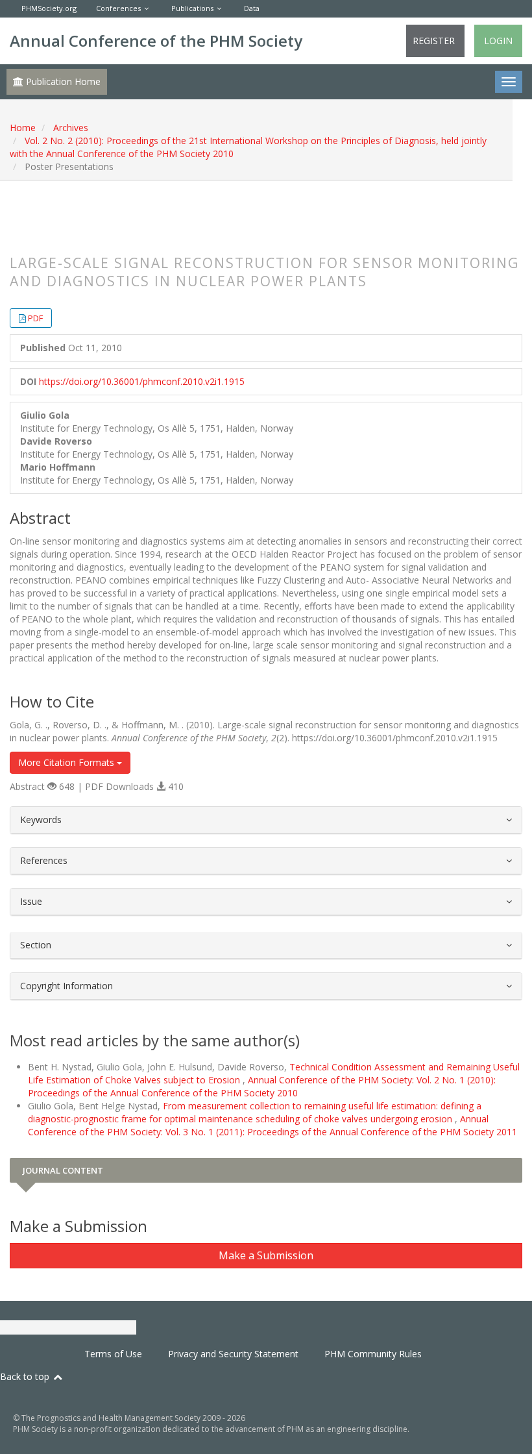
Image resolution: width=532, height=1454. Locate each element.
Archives (70, 127)
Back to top (26, 1376)
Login (498, 40)
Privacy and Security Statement (233, 1354)
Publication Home (62, 81)
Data (252, 8)
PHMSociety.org (49, 8)
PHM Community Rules (373, 1354)
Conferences (118, 8)
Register (434, 40)
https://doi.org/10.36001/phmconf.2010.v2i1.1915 (142, 381)
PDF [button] (35, 318)
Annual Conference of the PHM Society (156, 40)
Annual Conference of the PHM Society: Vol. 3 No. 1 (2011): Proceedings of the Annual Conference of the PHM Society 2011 (272, 1125)
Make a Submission (266, 1255)
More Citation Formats (67, 762)
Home (23, 127)
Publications (192, 8)
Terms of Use (113, 1354)
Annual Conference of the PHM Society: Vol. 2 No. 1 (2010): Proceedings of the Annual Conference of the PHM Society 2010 (262, 1086)
